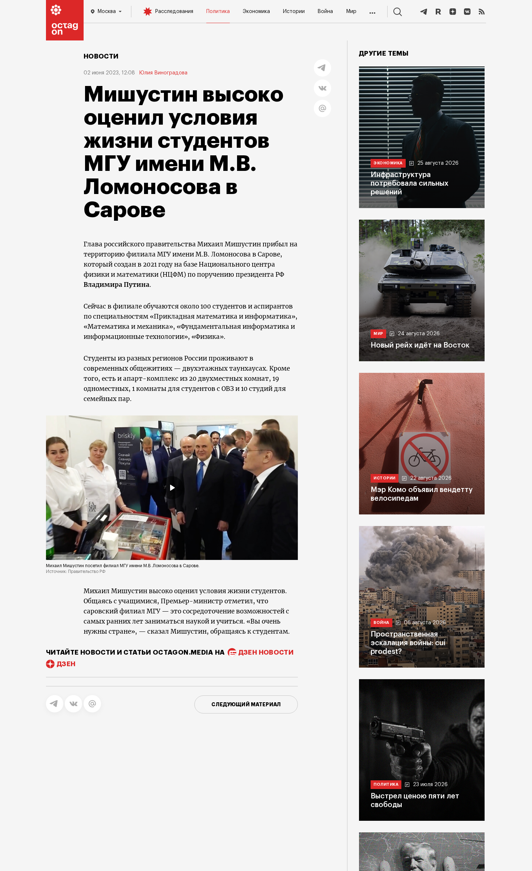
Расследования (174, 11)
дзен (66, 664)
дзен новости (266, 652)
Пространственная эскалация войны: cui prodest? (408, 643)
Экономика (256, 11)
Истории (294, 11)
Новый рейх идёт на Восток (420, 345)
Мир (351, 11)
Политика (218, 11)
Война (325, 11)
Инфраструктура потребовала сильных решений (409, 183)
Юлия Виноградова (163, 73)
